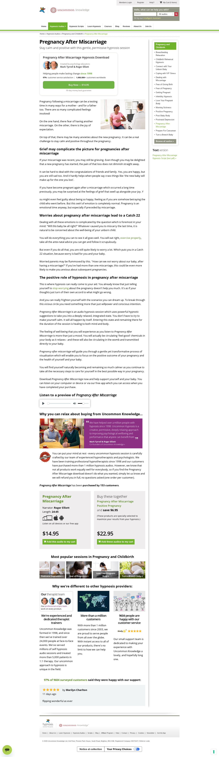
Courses (108, 26)
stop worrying (61, 288)
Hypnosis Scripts (76, 26)
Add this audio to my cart (61, 541)
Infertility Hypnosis (164, 96)
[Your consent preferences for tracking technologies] (214, 752)
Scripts (90, 733)
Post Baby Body (163, 115)
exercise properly (130, 238)
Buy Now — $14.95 (79, 84)
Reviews (126, 26)
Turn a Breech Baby (164, 135)
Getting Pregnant (163, 92)
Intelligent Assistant (152, 18)
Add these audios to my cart (117, 541)
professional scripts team (56, 606)
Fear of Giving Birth (164, 84)
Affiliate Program (107, 733)
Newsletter (150, 733)
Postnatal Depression (165, 120)
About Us (138, 26)
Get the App (161, 733)
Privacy (132, 733)
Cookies (141, 733)
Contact (124, 733)
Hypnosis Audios (57, 26)
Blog (117, 26)
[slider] (59, 403)
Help (117, 733)
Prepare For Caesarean (166, 131)
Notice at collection (91, 749)
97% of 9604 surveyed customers (65, 680)
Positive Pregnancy (109, 505)
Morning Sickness (163, 107)
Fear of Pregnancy (164, 88)
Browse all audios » (165, 141)
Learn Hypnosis (94, 26)
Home (43, 26)
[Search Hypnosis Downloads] (176, 14)
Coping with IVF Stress (166, 73)
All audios (163, 14)
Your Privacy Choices (119, 749)
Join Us (148, 26)
